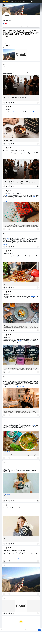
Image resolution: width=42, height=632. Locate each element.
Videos (36, 26)
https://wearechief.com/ (9, 41)
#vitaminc (29, 257)
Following (19, 26)
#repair (12, 72)
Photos (31, 26)
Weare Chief (8, 63)
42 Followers (7, 38)
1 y (6, 251)
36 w (7, 234)
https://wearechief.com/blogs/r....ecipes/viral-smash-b (18, 302)
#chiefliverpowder (34, 296)
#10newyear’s (26, 152)
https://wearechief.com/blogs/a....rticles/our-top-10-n (12, 158)
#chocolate (33, 111)
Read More (5, 74)
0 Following (7, 36)
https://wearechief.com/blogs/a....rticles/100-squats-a (18, 386)
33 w (7, 107)
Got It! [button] (40, 629)
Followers (26, 26)
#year (30, 198)
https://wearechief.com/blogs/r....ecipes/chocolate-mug (18, 117)
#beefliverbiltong (32, 469)
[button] (20, 1)
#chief (19, 155)
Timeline (5, 26)
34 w (7, 148)
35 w (7, 191)
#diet (32, 552)
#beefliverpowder (20, 256)
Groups (10, 26)
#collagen (30, 71)
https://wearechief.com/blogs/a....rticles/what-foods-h (18, 515)
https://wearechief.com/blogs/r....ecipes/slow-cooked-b (14, 261)
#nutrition (4, 154)
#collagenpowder (19, 340)
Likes (14, 26)
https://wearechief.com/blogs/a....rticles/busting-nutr (18, 558)
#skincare (33, 196)
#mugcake (15, 111)
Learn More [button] (28, 629)
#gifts (6, 195)
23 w (7, 64)
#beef (34, 425)
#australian (9, 242)
